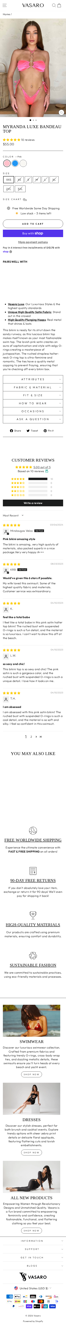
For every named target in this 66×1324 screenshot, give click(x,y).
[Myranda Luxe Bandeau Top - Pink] (5, 290)
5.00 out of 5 (42, 467)
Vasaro (33, 5)
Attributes (33, 379)
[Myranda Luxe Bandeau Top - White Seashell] (12, 290)
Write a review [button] (33, 503)
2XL (8, 189)
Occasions (32, 411)
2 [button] (31, 736)
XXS (8, 179)
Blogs (32, 1265)
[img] (11, 525)
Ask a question (33, 419)
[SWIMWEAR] (31, 1021)
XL (54, 179)
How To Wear (33, 403)
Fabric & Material (33, 387)
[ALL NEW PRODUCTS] (31, 1177)
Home (6, 14)
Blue (15, 163)
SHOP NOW (32, 1152)
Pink (7, 163)
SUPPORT (32, 1249)
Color (12, 156)
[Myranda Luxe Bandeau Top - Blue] (8, 290)
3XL (20, 189)
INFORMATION (32, 1240)
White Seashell (23, 163)
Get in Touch (32, 1257)
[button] (12, 139)
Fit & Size (33, 395)
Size (6, 173)
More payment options (33, 242)
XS (19, 179)
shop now (32, 1074)
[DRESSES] (31, 1099)
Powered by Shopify (33, 1321)
